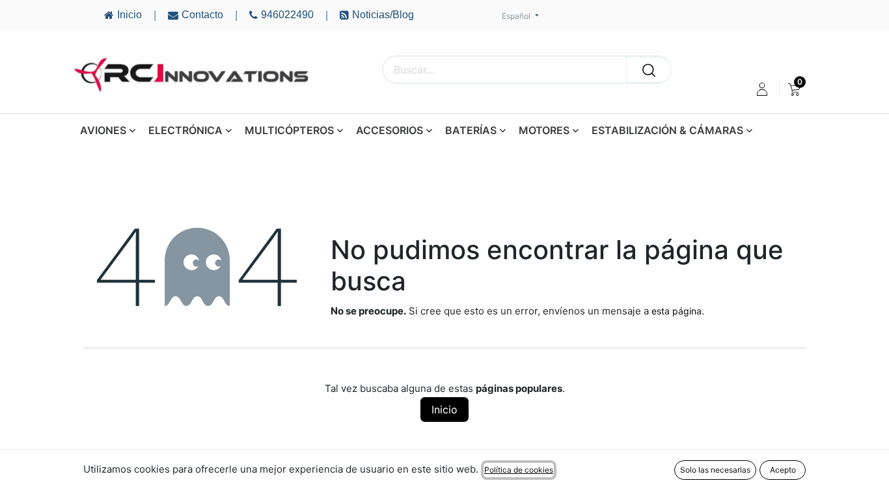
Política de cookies (518, 470)
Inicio (444, 409)
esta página (676, 310)
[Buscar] (649, 70)
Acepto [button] (783, 470)
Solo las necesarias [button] (715, 470)
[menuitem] (794, 89)
